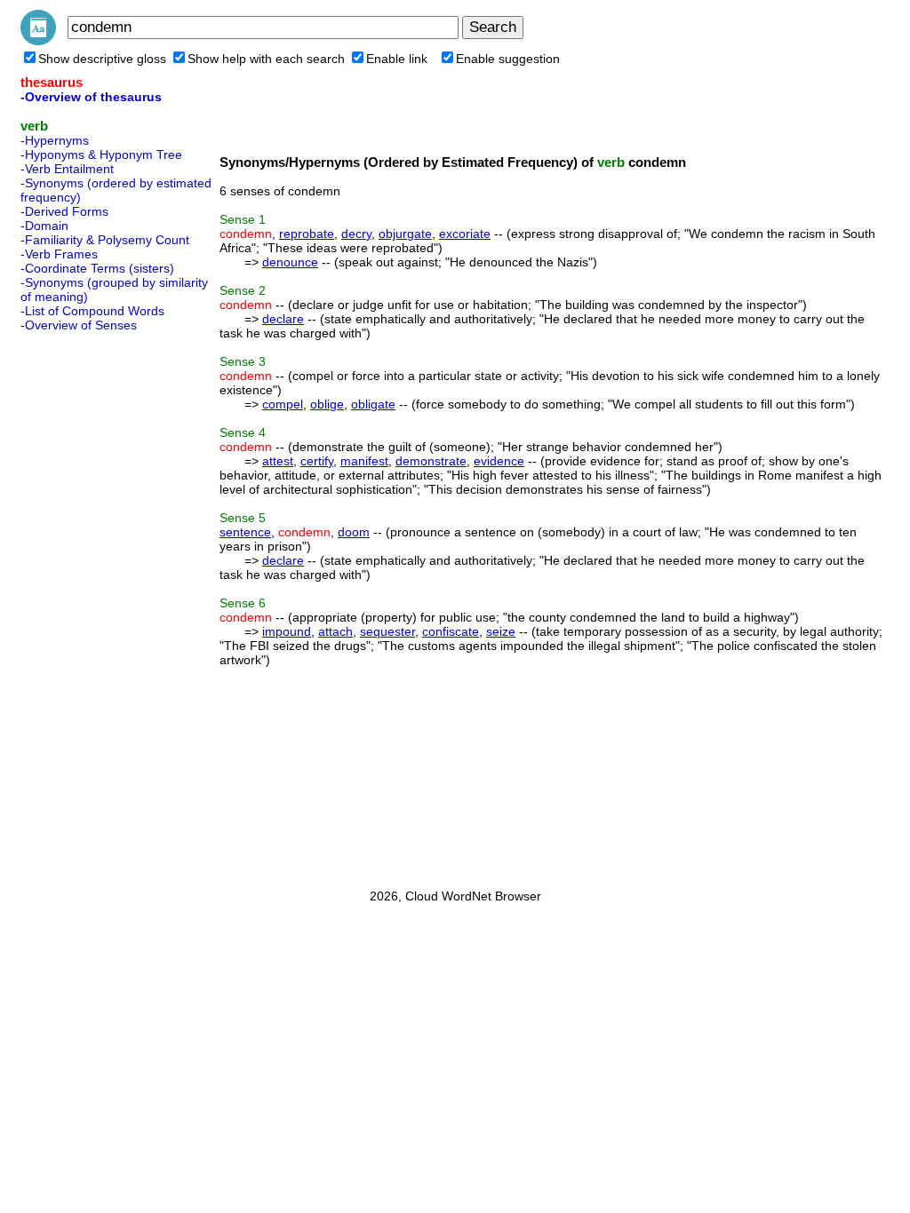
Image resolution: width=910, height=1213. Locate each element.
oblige (327, 404)
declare (283, 319)
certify (316, 461)
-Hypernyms (54, 140)
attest (277, 461)
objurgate (405, 233)
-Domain (44, 225)
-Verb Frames (59, 254)
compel (282, 404)
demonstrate (431, 461)
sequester (387, 631)
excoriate (465, 233)
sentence (245, 532)
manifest (364, 461)
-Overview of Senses (78, 325)
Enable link (396, 59)
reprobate (306, 233)
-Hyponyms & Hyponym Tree (101, 154)
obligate (373, 404)
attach (335, 631)
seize (500, 631)
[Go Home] (38, 41)
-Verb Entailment (67, 169)
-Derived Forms (64, 211)
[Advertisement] (91, 604)
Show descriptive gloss (102, 59)
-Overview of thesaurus (91, 97)
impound (286, 631)
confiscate (450, 631)
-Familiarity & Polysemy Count (104, 240)
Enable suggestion (508, 59)
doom (354, 532)
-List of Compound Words (92, 311)
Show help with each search (266, 59)
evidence (499, 461)
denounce (290, 262)
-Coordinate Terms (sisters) (97, 268)
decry (356, 233)
